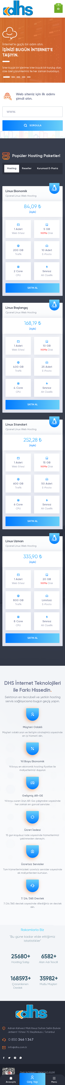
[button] (54, 1079)
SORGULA (35, 125)
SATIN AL (32, 288)
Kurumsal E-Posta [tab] (47, 168)
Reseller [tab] (27, 168)
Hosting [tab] (11, 168)
